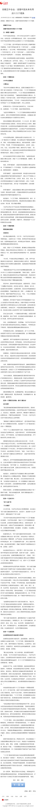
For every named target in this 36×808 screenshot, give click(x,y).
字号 (30, 17)
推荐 (25, 796)
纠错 (12, 796)
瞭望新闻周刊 (19, 17)
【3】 (22, 780)
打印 (3, 796)
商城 (16, 796)
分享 (21, 796)
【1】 (14, 780)
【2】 (18, 780)
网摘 (7, 796)
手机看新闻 (26, 17)
